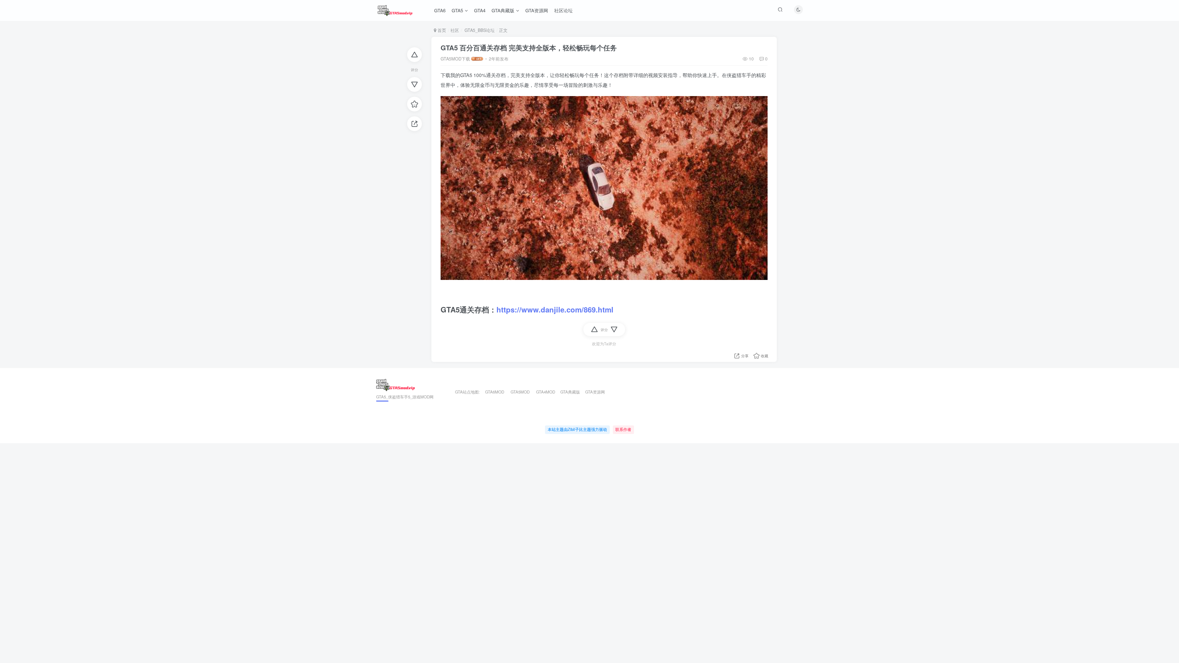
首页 (441, 30)
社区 (454, 30)
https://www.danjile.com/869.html (554, 309)
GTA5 (457, 10)
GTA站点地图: (465, 392)
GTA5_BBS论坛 (479, 30)
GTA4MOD (545, 392)
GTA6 (440, 10)
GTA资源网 (536, 10)
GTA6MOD (494, 392)
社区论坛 (563, 10)
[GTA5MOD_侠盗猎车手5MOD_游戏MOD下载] (395, 384)
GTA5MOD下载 (455, 59)
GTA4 (479, 10)
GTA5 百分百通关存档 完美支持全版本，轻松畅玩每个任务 (529, 47)
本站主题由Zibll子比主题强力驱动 (577, 429)
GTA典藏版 (503, 10)
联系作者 (623, 429)
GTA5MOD (520, 392)
